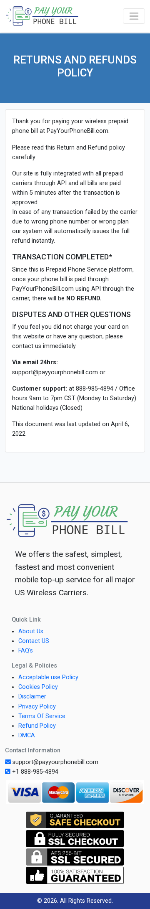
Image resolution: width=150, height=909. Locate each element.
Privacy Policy (37, 706)
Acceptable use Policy (48, 677)
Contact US (33, 641)
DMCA (26, 735)
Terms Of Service (41, 716)
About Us (30, 631)
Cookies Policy (38, 687)
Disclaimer (32, 696)
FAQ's (25, 650)
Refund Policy (37, 725)
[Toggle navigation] (134, 16)
